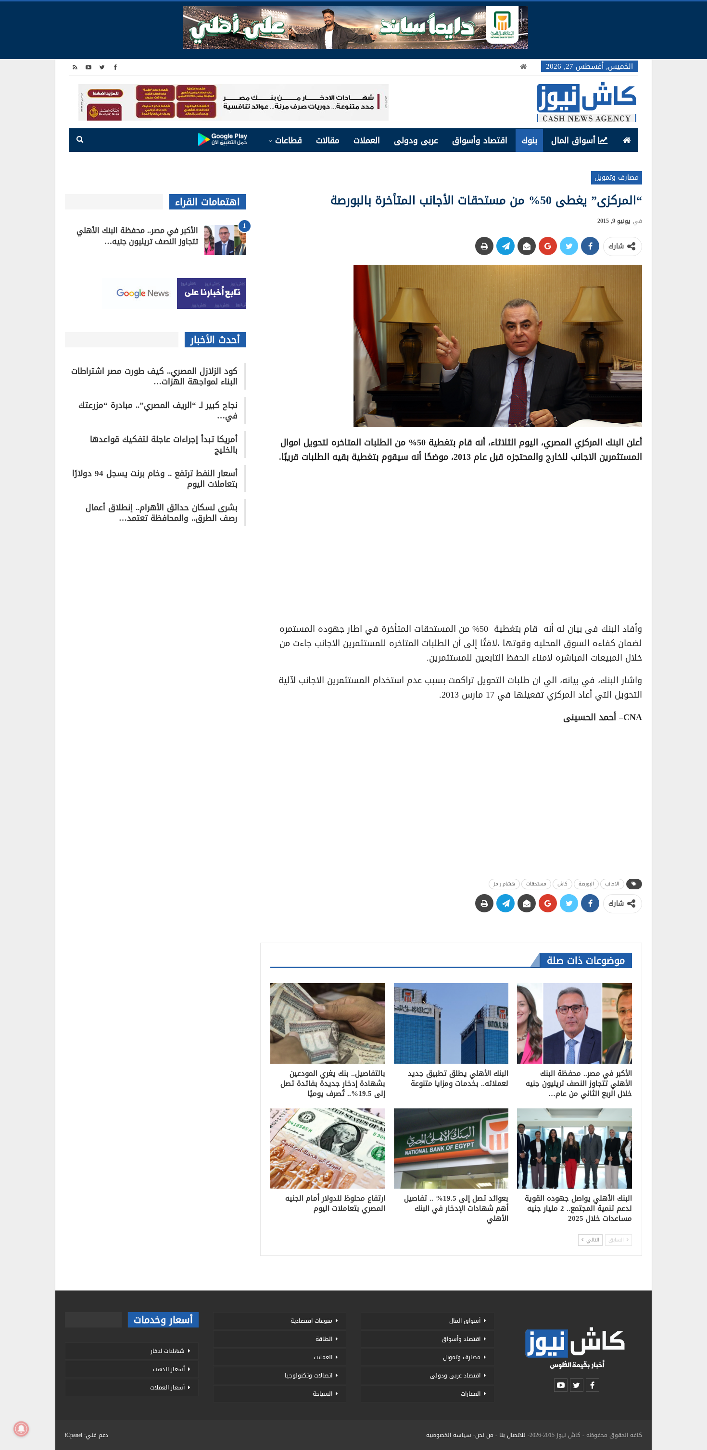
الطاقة (324, 1339)
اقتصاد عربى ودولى (455, 1375)
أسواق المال (573, 140)
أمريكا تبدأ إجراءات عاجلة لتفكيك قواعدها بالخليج (164, 444)
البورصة (586, 883)
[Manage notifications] (21, 1429)
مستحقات (536, 883)
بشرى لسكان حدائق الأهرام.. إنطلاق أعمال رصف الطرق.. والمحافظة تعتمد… (162, 513)
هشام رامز (504, 883)
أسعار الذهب (169, 1369)
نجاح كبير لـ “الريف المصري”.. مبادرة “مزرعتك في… (158, 410)
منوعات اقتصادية (311, 1320)
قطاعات (288, 140)
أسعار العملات (167, 1387)
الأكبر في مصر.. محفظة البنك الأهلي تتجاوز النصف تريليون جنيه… (137, 236)
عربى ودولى (416, 140)
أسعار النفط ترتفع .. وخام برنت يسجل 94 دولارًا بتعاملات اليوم (155, 479)
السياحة (322, 1394)
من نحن (484, 1435)
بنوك (529, 140)
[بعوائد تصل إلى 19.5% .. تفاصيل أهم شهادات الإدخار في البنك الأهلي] (451, 1148)
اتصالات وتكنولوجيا (308, 1375)
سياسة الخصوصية (448, 1435)
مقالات (328, 140)
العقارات (470, 1394)
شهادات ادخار (168, 1351)
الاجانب (612, 883)
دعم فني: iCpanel (86, 1435)
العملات (367, 140)
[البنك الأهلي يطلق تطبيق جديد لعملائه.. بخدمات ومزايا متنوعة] (451, 1023)
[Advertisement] (451, 539)
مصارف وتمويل (616, 177)
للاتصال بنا (512, 1435)
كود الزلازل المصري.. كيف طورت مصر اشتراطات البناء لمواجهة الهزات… (154, 376)
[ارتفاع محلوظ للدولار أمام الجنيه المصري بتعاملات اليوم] (327, 1148)
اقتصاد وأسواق (479, 140)
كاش (562, 883)
